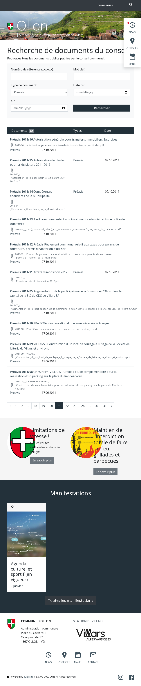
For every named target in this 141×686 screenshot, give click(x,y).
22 (67, 406)
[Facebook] (131, 677)
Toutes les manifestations (70, 600)
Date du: (79, 85)
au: (13, 101)
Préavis (15, 150)
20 (51, 406)
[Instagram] (120, 677)
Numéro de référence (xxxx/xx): (32, 69)
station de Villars (71, 35)
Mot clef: (79, 69)
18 (35, 406)
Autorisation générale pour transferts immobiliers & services (63, 139)
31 (104, 406)
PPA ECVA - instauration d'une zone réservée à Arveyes (59, 323)
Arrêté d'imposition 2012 (38, 272)
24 (82, 406)
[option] (38, 445)
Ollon (32, 25)
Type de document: (24, 85)
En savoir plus (42, 460)
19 (43, 406)
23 (75, 406)
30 (97, 406)
